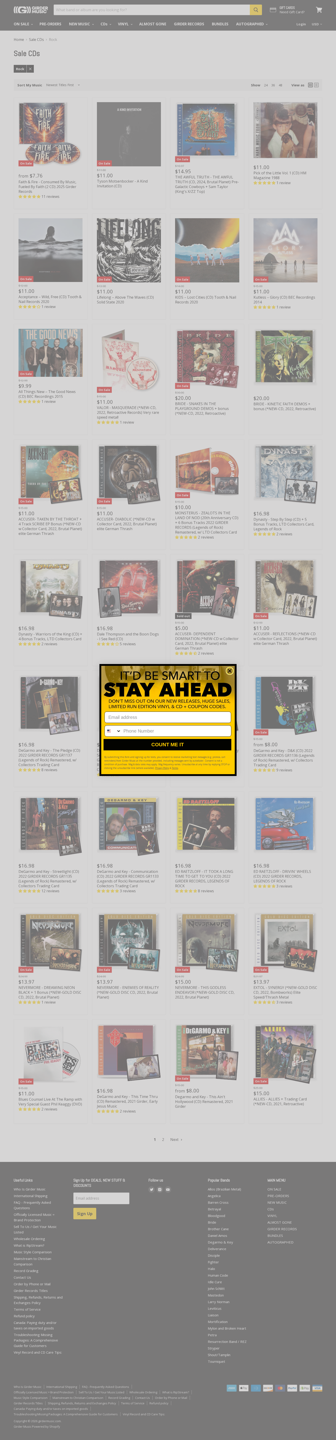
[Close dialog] (229, 670)
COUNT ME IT (167, 744)
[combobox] (113, 730)
